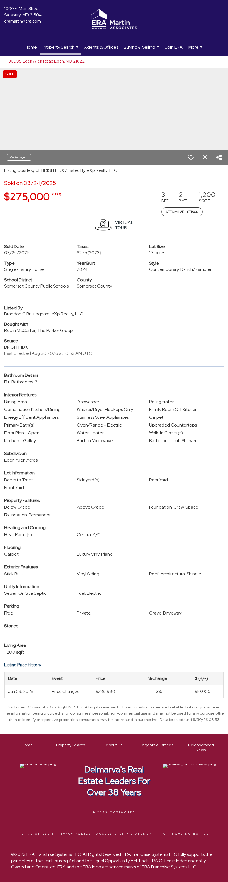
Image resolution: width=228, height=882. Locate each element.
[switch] (191, 157)
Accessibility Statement (125, 834)
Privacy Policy (73, 834)
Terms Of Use (34, 834)
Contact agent (19, 157)
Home (31, 47)
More (196, 50)
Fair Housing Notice (184, 834)
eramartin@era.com (22, 21)
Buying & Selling (142, 50)
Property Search (61, 49)
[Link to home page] (114, 19)
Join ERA (174, 47)
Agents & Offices (101, 47)
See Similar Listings (182, 212)
